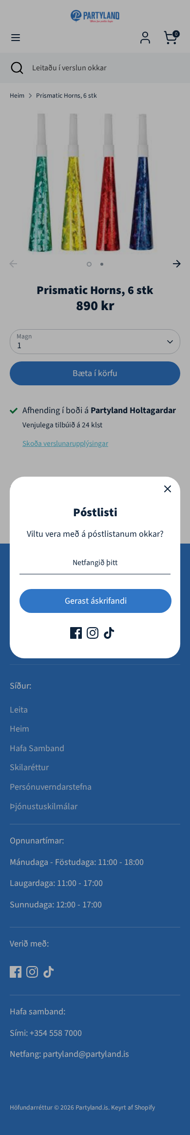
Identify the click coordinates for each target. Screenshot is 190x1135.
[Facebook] (76, 633)
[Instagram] (92, 633)
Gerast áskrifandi (96, 601)
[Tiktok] (109, 633)
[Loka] (167, 489)
